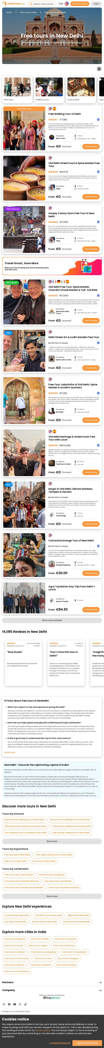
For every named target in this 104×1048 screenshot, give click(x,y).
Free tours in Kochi (13, 945)
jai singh (59, 412)
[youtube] (14, 1004)
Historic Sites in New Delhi (44, 921)
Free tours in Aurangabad (43, 952)
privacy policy (42, 1030)
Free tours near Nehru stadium (64, 887)
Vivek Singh (61, 516)
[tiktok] (25, 1004)
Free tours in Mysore (14, 965)
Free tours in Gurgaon (68, 958)
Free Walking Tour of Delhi (64, 114)
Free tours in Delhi (40, 939)
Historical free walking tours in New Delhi (70, 819)
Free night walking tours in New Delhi (54, 854)
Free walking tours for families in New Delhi (25, 832)
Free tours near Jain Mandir (58, 881)
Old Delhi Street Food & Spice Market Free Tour (74, 165)
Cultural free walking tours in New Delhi (71, 826)
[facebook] (9, 1004)
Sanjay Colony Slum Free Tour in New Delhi (71, 215)
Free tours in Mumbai (14, 939)
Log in (96, 4)
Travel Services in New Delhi (76, 921)
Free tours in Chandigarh (74, 952)
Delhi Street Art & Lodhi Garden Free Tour (73, 337)
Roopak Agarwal (63, 565)
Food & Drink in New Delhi (16, 915)
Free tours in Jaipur (38, 945)
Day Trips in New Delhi (15, 921)
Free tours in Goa (43, 958)
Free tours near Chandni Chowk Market (23, 887)
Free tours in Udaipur (14, 952)
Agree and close (87, 1043)
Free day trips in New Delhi (17, 854)
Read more (9, 752)
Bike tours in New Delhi (15, 861)
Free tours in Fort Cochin (16, 958)
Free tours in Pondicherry (16, 971)
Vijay (58, 189)
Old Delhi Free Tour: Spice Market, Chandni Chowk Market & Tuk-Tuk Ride (72, 288)
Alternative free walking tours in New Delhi (25, 826)
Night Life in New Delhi (78, 915)
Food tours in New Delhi (43, 861)
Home (9, 12)
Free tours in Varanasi (65, 939)
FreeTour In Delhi (63, 464)
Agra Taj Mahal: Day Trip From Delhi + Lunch (71, 588)
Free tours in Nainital (40, 965)
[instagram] (3, 1004)
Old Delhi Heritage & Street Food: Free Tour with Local (71, 438)
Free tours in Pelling (66, 965)
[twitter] (20, 1004)
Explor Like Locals (63, 360)
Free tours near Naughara (51, 874)
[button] (17, 89)
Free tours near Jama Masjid (18, 874)
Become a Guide (80, 4)
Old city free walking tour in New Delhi (71, 832)
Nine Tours (60, 138)
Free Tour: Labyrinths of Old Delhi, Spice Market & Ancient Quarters (72, 386)
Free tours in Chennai (63, 945)
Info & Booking (91, 146)
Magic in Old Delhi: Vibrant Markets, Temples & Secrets (70, 490)
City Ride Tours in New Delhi (48, 915)
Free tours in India (28, 12)
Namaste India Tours (62, 312)
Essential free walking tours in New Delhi (24, 819)
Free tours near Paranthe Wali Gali (21, 881)
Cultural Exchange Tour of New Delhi (71, 540)
